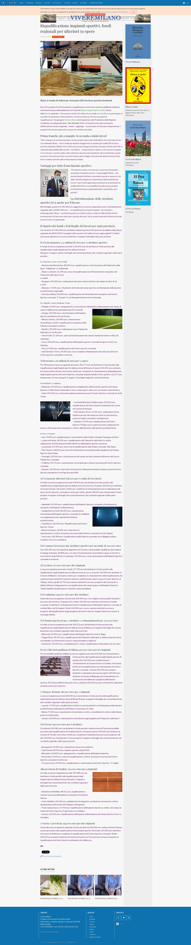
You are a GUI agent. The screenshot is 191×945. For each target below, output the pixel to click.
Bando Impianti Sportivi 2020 (93, 110)
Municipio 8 (106, 18)
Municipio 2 (52, 18)
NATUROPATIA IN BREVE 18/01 (79, 898)
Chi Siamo (83, 3)
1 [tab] (68, 905)
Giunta (47, 114)
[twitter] (123, 917)
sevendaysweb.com (53, 942)
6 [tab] (83, 905)
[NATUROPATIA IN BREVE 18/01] (81, 885)
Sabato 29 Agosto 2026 (47, 15)
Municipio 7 (97, 18)
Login (187, 3)
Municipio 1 (44, 18)
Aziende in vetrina (96, 3)
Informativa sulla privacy (49, 932)
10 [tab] (95, 905)
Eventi (74, 3)
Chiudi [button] (133, 12)
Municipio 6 (88, 18)
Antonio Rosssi (71, 120)
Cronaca (38, 3)
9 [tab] (92, 905)
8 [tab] (89, 905)
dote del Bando (103, 114)
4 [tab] (77, 905)
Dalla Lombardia (58, 36)
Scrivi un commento (51, 856)
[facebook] (118, 917)
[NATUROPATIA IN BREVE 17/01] (108, 885)
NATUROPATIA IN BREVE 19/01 (51, 898)
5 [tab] (80, 905)
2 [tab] (71, 905)
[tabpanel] (54, 888)
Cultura (47, 3)
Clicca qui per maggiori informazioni (114, 12)
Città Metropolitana (137, 18)
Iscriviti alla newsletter (143, 15)
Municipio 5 (79, 18)
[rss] (129, 917)
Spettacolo (57, 3)
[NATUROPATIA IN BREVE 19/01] (53, 885)
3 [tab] (74, 905)
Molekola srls (72, 942)
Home (21, 3)
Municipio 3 (61, 18)
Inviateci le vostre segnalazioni (95, 14)
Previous (39, 889)
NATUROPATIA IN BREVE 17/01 (106, 898)
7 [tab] (86, 905)
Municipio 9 (115, 18)
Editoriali (29, 3)
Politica (67, 3)
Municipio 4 (70, 18)
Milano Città (125, 18)
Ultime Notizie (47, 869)
